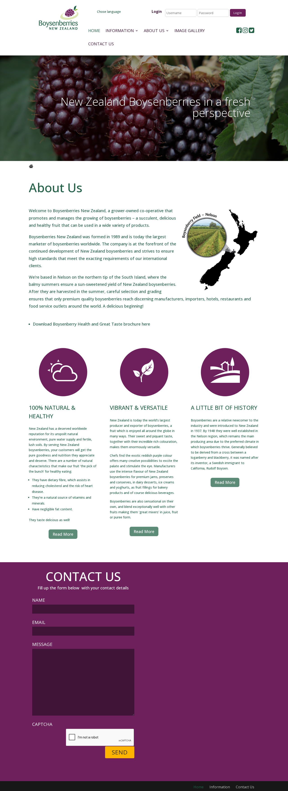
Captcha (42, 724)
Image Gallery (189, 31)
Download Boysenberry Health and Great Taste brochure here (91, 324)
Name (38, 600)
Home (94, 31)
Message (42, 644)
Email (38, 622)
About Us (154, 31)
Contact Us (101, 44)
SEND (120, 752)
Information (120, 31)
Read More (63, 534)
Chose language (108, 11)
